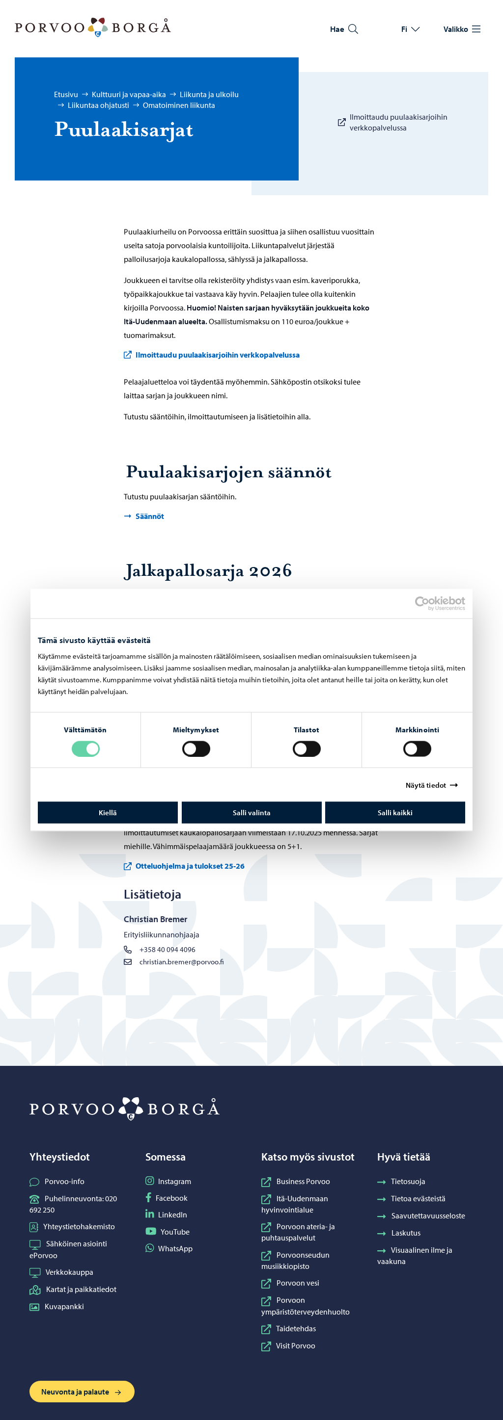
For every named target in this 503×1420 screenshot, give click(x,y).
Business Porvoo (303, 1181)
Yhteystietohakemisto (79, 1226)
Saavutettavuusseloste (428, 1215)
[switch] (196, 748)
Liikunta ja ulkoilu (209, 94)
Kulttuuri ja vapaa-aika (129, 94)
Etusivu (66, 94)
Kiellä (108, 812)
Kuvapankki (64, 1306)
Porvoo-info (64, 1181)
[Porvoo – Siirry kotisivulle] (93, 27)
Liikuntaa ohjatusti (98, 105)
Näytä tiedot (426, 784)
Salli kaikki (395, 812)
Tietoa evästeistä (418, 1198)
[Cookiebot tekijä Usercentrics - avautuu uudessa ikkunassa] (430, 603)
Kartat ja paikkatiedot (81, 1289)
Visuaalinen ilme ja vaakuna (414, 1255)
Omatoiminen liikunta (179, 105)
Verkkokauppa (69, 1272)
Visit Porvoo (295, 1345)
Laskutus (405, 1233)
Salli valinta (252, 812)
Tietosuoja (408, 1181)
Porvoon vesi (298, 1283)
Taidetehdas (296, 1328)
